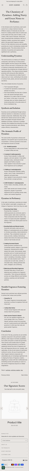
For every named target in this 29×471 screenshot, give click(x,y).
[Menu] (2, 5)
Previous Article (5, 375)
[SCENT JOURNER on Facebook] (23, 460)
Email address (6, 438)
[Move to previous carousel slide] (1, 408)
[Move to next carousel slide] (27, 408)
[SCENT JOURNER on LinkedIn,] (26, 460)
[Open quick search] (24, 5)
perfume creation (15, 370)
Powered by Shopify (19, 467)
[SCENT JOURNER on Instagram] (25, 460)
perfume (8, 370)
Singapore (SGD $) (7, 460)
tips (22, 370)
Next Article (24, 375)
